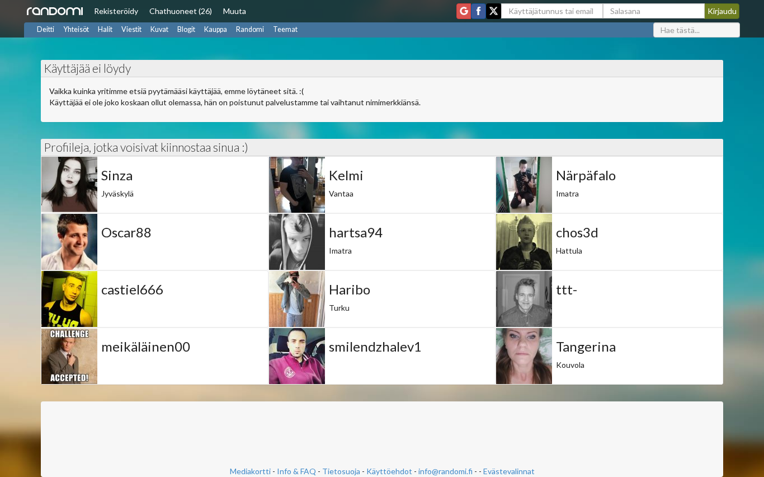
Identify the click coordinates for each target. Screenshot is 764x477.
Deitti (45, 29)
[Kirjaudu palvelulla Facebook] (478, 11)
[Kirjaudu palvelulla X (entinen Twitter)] (493, 11)
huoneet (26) (180, 11)
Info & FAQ (296, 471)
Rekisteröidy (116, 11)
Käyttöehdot (389, 471)
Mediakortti (250, 471)
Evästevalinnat (509, 471)
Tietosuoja (341, 471)
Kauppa (215, 29)
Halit (105, 29)
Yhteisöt (76, 29)
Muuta (234, 11)
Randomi (250, 29)
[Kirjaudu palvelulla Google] (463, 11)
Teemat (285, 29)
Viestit (131, 29)
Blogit (186, 29)
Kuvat (159, 29)
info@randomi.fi (445, 471)
